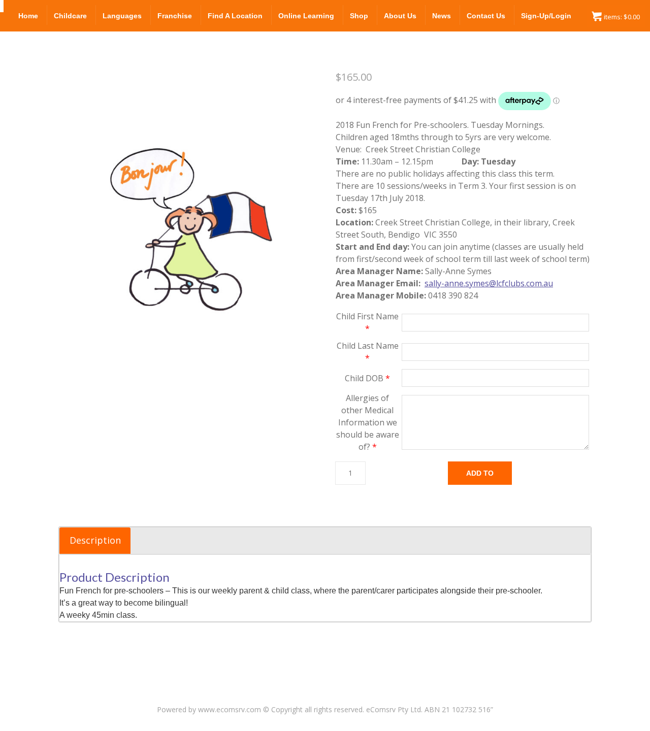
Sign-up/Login (546, 16)
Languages (122, 16)
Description (95, 540)
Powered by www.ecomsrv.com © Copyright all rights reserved (260, 709)
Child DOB (367, 378)
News (441, 16)
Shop (359, 16)
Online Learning (306, 16)
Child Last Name (368, 351)
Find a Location (235, 16)
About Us (400, 16)
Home (28, 16)
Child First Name (367, 322)
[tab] (95, 540)
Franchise (174, 16)
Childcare (70, 16)
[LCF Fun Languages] (2, 6)
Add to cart (480, 477)
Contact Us (486, 16)
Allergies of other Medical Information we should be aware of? (367, 422)
